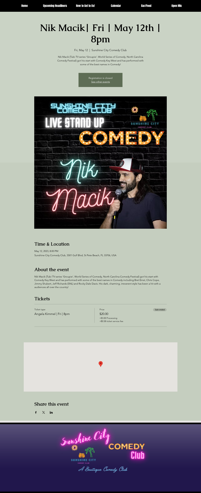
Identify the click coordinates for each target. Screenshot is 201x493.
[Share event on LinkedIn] (51, 412)
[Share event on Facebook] (35, 412)
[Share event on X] (43, 412)
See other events (100, 81)
